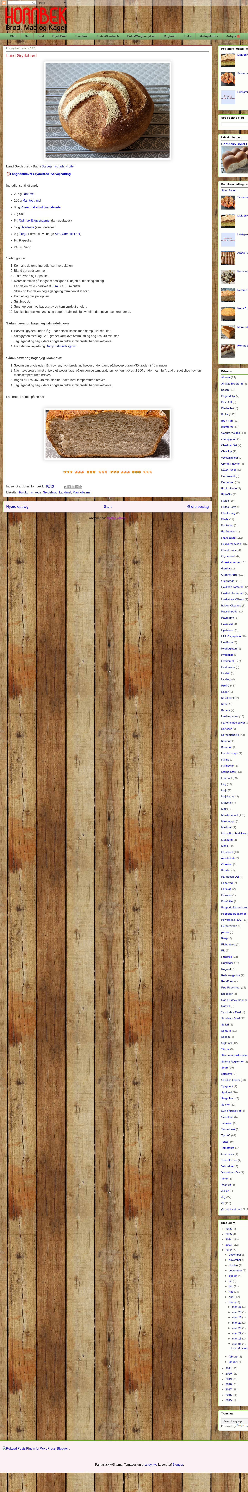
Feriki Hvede (229, 488)
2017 (229, 1389)
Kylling (225, 759)
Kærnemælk (228, 771)
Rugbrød (170, 36)
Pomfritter (227, 901)
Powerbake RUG (231, 919)
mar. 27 (237, 1322)
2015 (229, 1400)
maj (231, 1291)
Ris (223, 950)
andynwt (151, 1464)
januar (233, 1361)
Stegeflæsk (228, 1098)
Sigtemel (226, 1042)
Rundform (227, 981)
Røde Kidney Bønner (234, 999)
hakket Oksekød (231, 605)
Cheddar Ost (229, 445)
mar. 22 (237, 1333)
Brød (41, 36)
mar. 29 (237, 1312)
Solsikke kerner (230, 1079)
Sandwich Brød (230, 1018)
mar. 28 (237, 1317)
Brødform (227, 426)
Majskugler (228, 796)
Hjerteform (227, 630)
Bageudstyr (228, 396)
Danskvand (228, 476)
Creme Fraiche (230, 463)
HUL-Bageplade (231, 636)
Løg (223, 784)
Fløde (224, 519)
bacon (225, 389)
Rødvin (225, 1005)
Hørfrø (225, 685)
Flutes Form (228, 506)
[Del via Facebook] (77, 487)
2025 (229, 1234)
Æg (223, 1197)
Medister (226, 827)
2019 (229, 1379)
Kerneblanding (230, 734)
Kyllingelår (227, 765)
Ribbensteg (228, 944)
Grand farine (229, 550)
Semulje (226, 1030)
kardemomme (229, 716)
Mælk (224, 845)
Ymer (224, 1178)
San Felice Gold (231, 1012)
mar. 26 (237, 1328)
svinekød (226, 1123)
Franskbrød (228, 537)
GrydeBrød (59, 36)
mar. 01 (237, 1343)
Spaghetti (227, 1086)
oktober (234, 1265)
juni (231, 1286)
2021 (229, 1368)
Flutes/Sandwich (108, 36)
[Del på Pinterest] (80, 487)
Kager (225, 691)
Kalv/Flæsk (228, 697)
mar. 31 (237, 1306)
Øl (222, 1203)
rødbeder (227, 993)
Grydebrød (50, 492)
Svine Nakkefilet (231, 1110)
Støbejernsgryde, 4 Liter (58, 166)
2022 (229, 1249)
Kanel (224, 703)
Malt (223, 808)
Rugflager (227, 962)
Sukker (225, 1104)
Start (13, 36)
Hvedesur (27, 227)
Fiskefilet (226, 494)
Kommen (226, 747)
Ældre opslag (198, 507)
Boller (224, 414)
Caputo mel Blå (230, 432)
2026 (229, 1228)
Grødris (226, 568)
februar (234, 1356)
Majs (224, 790)
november (235, 1259)
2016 (229, 1394)
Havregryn (227, 617)
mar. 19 (237, 1338)
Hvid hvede (228, 667)
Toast (224, 1141)
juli (231, 1280)
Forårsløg (227, 525)
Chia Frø (226, 451)
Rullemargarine (230, 975)
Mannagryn (228, 821)
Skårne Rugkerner (232, 1061)
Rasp (224, 938)
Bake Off (226, 402)
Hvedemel (227, 660)
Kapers (225, 710)
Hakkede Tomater (232, 586)
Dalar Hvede (229, 469)
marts (233, 1302)
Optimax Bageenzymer (34, 220)
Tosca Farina (229, 1160)
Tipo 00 (225, 1135)
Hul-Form (227, 642)
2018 (229, 1384)
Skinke (225, 1049)
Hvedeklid (227, 654)
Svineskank (228, 1129)
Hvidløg (226, 679)
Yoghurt (226, 1184)
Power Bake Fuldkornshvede (41, 207)
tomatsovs (227, 1154)
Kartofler (226, 728)
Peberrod (227, 882)
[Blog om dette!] (69, 487)
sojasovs (226, 1073)
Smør (224, 1067)
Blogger (177, 1464)
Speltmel (226, 1092)
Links (187, 36)
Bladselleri (227, 408)
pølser (225, 932)
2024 (229, 1239)
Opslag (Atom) (116, 518)
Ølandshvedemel (231, 1209)
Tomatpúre (227, 1147)
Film (55, 286)
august (233, 1275)
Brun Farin (227, 420)
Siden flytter (228, 190)
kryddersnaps (229, 753)
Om (27, 36)
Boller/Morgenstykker (141, 36)
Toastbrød (82, 36)
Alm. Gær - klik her (67, 233)
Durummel (227, 482)
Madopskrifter (209, 36)
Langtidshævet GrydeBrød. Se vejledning (40, 174)
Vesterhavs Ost (230, 1172)
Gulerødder (228, 580)
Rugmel (226, 969)
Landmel (28, 194)
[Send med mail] (66, 487)
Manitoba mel (31, 200)
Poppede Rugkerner (233, 913)
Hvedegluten (229, 648)
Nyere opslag (17, 507)
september (236, 1270)
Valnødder (227, 1166)
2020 (229, 1373)
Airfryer (225, 377)
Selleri (225, 1024)
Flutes (225, 500)
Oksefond (227, 852)
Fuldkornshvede (30, 492)
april (232, 1296)
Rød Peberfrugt (230, 987)
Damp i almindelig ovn (61, 346)
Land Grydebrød (21, 55)
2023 (229, 1244)
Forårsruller (228, 531)
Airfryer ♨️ (233, 36)
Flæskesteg (228, 513)
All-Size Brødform (232, 383)
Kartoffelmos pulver (233, 722)
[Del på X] (73, 487)
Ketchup (226, 741)
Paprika (226, 870)
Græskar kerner (231, 562)
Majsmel (226, 802)
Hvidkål (225, 673)
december (235, 1254)
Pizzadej (226, 895)
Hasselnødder (230, 611)
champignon (228, 439)
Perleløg (226, 888)
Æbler (225, 1190)
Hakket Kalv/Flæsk (232, 599)
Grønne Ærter (230, 574)
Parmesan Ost (230, 876)
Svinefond (227, 1117)
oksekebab (228, 858)
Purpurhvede (229, 925)
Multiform (227, 839)
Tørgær (24, 233)
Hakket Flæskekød (232, 593)
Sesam (225, 1036)
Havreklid (227, 623)
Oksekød (226, 864)
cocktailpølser (229, 457)
